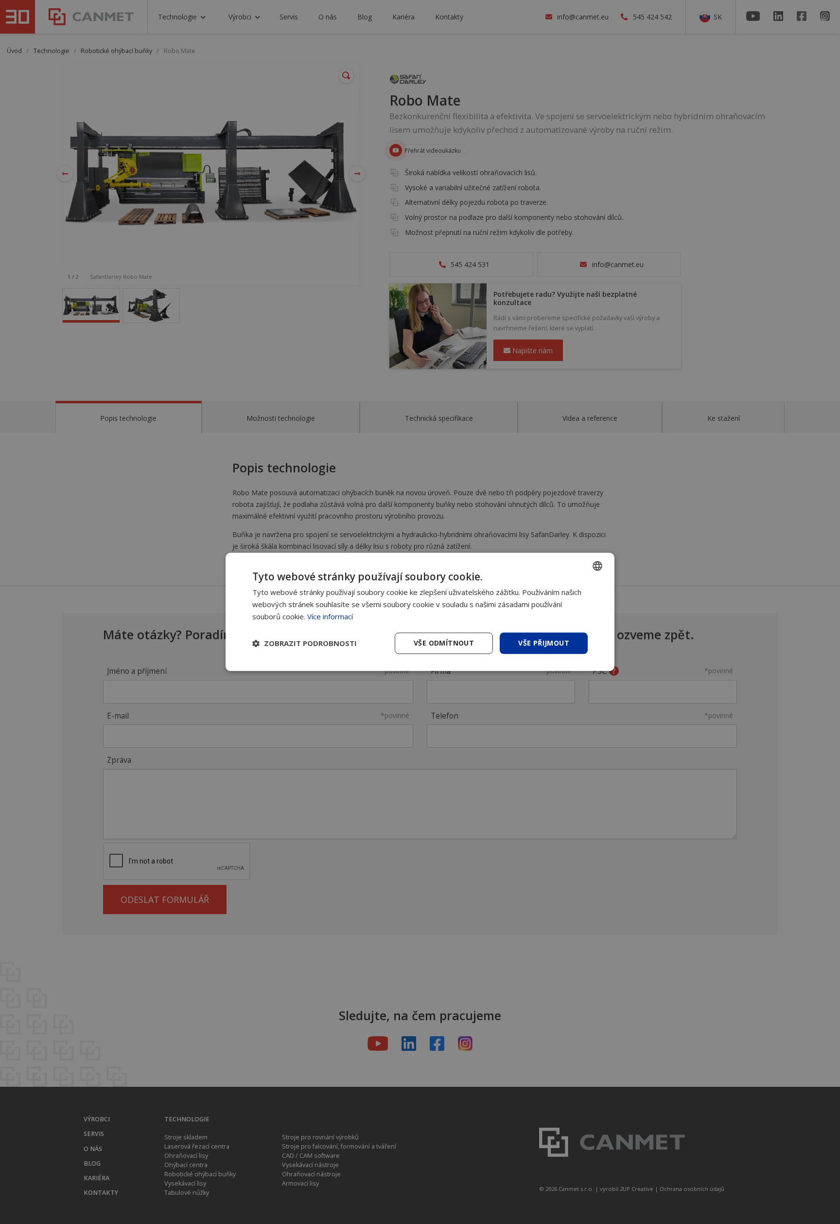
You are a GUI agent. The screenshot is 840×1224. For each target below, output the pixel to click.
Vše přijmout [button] (543, 643)
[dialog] (420, 612)
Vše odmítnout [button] (444, 643)
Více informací (330, 616)
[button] (304, 643)
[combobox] (597, 566)
